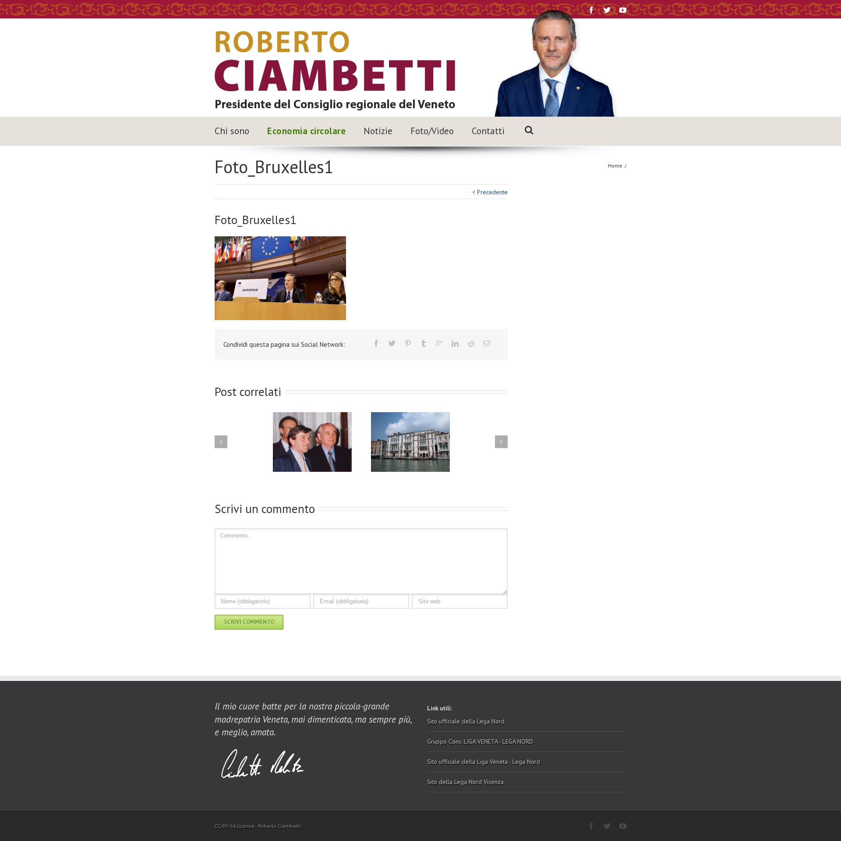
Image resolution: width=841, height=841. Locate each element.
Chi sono (232, 131)
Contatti (488, 131)
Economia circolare (306, 131)
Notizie (378, 131)
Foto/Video (432, 131)
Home (615, 165)
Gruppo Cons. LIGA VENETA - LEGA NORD (480, 741)
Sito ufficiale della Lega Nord (466, 721)
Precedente (492, 192)
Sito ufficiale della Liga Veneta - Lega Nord (483, 762)
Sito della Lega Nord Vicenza (465, 782)
